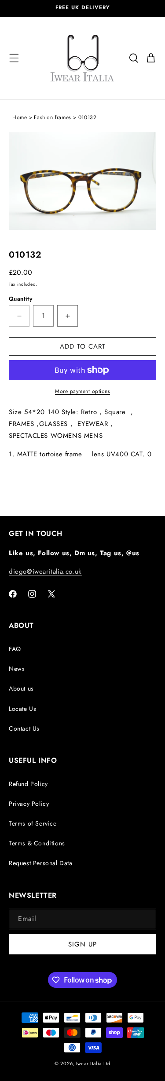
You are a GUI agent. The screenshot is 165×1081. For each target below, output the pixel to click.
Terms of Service (33, 823)
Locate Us (22, 708)
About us (21, 688)
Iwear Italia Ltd (93, 1063)
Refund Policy (28, 783)
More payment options (82, 391)
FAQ (15, 648)
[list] (82, 187)
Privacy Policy (29, 803)
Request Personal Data (41, 863)
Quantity (20, 299)
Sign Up (82, 944)
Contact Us (24, 728)
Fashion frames (52, 117)
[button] (14, 58)
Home (19, 117)
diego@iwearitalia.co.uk (45, 571)
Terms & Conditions (37, 843)
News (17, 668)
